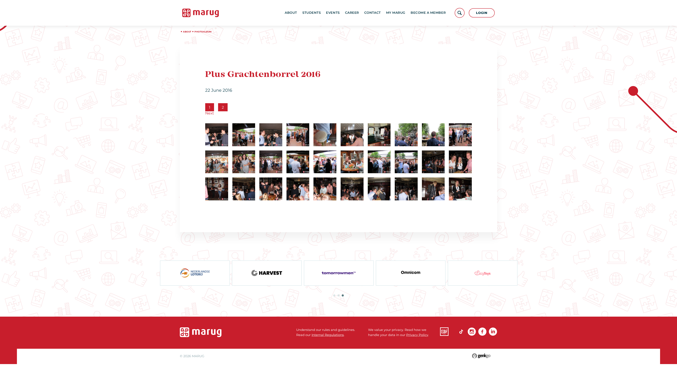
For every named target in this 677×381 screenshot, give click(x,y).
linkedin (493, 331)
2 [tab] (338, 295)
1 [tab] (334, 295)
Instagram (472, 331)
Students (311, 13)
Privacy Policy (417, 335)
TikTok (461, 331)
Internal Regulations (328, 335)
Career (352, 13)
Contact (372, 13)
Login (482, 13)
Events (333, 13)
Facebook (482, 331)
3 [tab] (343, 295)
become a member (428, 13)
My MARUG (395, 13)
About (291, 13)
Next (209, 113)
